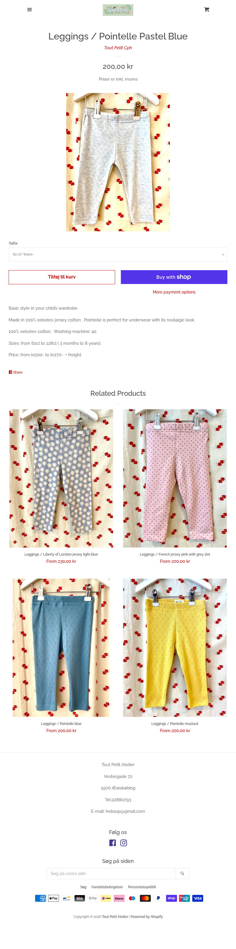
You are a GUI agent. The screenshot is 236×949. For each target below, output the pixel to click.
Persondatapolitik (142, 887)
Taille (13, 243)
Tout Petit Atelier (115, 917)
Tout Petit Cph (118, 47)
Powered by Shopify (147, 917)
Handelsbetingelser (107, 887)
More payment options (174, 292)
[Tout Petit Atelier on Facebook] (112, 844)
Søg (83, 887)
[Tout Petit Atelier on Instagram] (123, 844)
